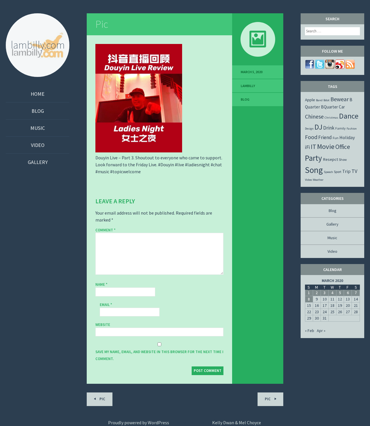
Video (38, 145)
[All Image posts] (257, 39)
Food (311, 137)
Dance (348, 116)
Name (101, 284)
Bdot (326, 100)
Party (313, 158)
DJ (318, 127)
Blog (38, 111)
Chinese (314, 116)
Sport (337, 171)
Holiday (347, 137)
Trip (346, 171)
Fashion (352, 128)
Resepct (330, 159)
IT (313, 147)
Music (37, 128)
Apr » (321, 330)
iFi (307, 147)
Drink (328, 128)
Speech (328, 172)
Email (106, 304)
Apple (310, 99)
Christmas (331, 117)
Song (314, 170)
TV (354, 171)
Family (340, 128)
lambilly (248, 86)
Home (38, 94)
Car (342, 107)
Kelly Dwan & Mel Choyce (236, 422)
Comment (105, 230)
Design (309, 128)
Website (102, 324)
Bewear (339, 99)
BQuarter (329, 107)
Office (342, 147)
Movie (325, 146)
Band (319, 100)
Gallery (38, 162)
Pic (101, 24)
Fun (335, 138)
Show (343, 159)
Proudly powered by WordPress (138, 422)
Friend (325, 137)
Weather (318, 180)
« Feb (309, 330)
